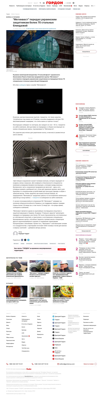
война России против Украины (41, 243)
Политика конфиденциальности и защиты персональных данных (73, 323)
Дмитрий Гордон (60, 316)
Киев (38, 316)
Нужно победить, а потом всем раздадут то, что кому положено (85, 38)
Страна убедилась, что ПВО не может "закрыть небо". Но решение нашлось (87, 109)
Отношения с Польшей (64, 9)
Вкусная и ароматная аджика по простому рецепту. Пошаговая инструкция (87, 258)
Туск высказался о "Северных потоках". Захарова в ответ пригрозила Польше (84, 166)
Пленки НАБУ (76, 9)
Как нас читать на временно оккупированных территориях (88, 331)
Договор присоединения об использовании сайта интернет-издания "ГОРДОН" (74, 330)
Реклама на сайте (88, 322)
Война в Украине (15, 14)
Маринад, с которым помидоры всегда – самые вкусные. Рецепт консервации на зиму (87, 266)
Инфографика (10, 343)
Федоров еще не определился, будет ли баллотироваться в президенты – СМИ (86, 226)
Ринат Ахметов (61, 243)
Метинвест (16, 243)
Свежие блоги (81, 14)
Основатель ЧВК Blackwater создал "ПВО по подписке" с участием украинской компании (85, 219)
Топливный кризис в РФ (30, 9)
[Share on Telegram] (28, 240)
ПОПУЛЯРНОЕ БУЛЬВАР (84, 235)
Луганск (39, 337)
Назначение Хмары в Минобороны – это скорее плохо (87, 136)
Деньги (61, 279)
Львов (39, 319)
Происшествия (10, 340)
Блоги (49, 6)
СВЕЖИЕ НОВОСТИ (82, 161)
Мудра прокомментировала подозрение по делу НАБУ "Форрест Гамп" (86, 213)
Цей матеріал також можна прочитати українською (41, 28)
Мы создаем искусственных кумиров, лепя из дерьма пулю (86, 17)
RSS (56, 348)
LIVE (60, 6)
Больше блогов (86, 51)
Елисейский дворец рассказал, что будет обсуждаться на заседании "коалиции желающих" (85, 193)
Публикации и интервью (24, 6)
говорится (36, 197)
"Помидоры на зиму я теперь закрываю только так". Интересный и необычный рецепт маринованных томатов (87, 250)
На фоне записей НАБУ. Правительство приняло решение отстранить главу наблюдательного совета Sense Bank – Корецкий (86, 127)
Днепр (39, 331)
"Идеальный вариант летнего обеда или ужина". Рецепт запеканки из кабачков (62, 300)
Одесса (39, 322)
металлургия (29, 243)
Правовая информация (89, 325)
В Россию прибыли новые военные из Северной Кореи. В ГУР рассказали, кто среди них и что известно (85, 185)
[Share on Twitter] (25, 240)
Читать (61, 249)
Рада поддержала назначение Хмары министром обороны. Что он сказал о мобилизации (87, 144)
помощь (22, 243)
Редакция (86, 319)
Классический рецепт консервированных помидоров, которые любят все (16, 300)
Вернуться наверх (89, 364)
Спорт (8, 328)
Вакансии (86, 316)
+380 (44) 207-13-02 (41, 364)
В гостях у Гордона (39, 6)
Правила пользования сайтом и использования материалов (74, 317)
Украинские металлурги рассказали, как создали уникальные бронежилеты (15, 274)
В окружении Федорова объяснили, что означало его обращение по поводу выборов (86, 178)
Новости (12, 6)
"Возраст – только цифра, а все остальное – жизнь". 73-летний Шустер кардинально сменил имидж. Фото (87, 241)
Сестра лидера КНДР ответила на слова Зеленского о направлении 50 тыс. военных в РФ (88, 117)
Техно (8, 334)
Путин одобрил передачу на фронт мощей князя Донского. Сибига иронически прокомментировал (85, 200)
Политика (9, 319)
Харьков (39, 328)
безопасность (53, 243)
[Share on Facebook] (22, 240)
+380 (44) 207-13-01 (16, 364)
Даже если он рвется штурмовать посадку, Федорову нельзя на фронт (84, 31)
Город (38, 313)
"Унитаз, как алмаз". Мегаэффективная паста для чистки (86, 274)
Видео (81, 6)
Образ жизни (10, 337)
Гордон (8, 14)
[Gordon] (54, 3)
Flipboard (58, 345)
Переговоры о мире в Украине (47, 9)
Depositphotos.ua (29, 376)
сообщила (22, 85)
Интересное (9, 346)
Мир (7, 325)
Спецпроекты (25, 351)
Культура (8, 331)
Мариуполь (40, 334)
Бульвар (54, 6)
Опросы (86, 6)
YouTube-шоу (25, 348)
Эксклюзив (67, 6)
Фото (75, 6)
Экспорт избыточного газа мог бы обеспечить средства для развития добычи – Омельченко (85, 206)
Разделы (24, 313)
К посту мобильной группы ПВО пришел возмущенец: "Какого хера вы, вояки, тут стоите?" (86, 24)
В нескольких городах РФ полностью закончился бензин (86, 172)
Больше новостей (86, 231)
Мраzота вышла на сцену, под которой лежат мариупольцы (85, 46)
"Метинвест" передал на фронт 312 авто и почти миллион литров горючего (39, 274)
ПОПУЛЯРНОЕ (80, 104)
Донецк (39, 325)
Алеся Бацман (59, 338)
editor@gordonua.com (67, 364)
